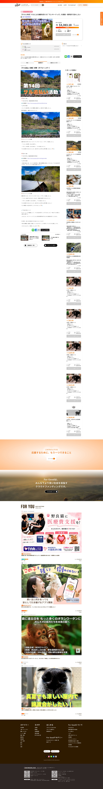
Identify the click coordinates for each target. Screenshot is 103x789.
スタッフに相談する (50, 729)
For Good (64, 771)
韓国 (66, 781)
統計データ (48, 742)
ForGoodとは (71, 727)
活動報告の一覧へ (31, 245)
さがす (65, 5)
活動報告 (40, 62)
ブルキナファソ (68, 780)
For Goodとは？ (72, 5)
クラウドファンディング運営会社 (74, 742)
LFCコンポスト (37, 771)
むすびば (44, 774)
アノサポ (35, 772)
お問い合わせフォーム (72, 735)
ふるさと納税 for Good (70, 771)
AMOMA (32, 779)
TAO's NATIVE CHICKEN (45, 780)
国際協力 (22, 737)
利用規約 (70, 737)
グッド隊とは (70, 731)
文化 (21, 744)
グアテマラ (69, 779)
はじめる (60, 5)
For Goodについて (51, 491)
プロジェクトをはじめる (51, 727)
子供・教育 (22, 741)
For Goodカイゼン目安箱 (73, 746)
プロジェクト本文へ (51, 245)
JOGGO (35, 779)
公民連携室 (59, 775)
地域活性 (22, 739)
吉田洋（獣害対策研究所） (26, 16)
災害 (21, 746)
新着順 (36, 729)
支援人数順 (37, 733)
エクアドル (73, 779)
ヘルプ (69, 733)
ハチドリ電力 (42, 771)
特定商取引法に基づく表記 (73, 741)
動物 (21, 742)
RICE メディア (60, 771)
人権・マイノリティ (24, 729)
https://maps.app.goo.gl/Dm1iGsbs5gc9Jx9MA (37, 158)
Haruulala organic (33, 780)
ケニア (62, 781)
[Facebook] (54, 756)
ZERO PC (32, 772)
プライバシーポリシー (72, 739)
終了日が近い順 (38, 735)
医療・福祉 (22, 735)
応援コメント (53, 62)
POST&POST (32, 771)
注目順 (36, 727)
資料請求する (49, 731)
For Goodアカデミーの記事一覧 (52, 740)
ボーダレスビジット (39, 774)
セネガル (59, 781)
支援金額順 (37, 731)
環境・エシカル (23, 731)
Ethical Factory (39, 780)
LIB (37, 779)
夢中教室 (59, 774)
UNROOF (32, 775)
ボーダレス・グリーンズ (61, 772)
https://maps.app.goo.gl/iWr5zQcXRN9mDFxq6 (37, 103)
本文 (27, 62)
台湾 (68, 781)
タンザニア (59, 780)
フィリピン (63, 780)
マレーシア (73, 780)
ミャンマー (65, 779)
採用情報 (70, 744)
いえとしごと (36, 775)
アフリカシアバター (41, 779)
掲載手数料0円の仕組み (72, 729)
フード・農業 (23, 733)
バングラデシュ (60, 779)
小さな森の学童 (63, 774)
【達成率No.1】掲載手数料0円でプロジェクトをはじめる (51, 1)
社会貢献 (22, 727)
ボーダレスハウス (33, 774)
